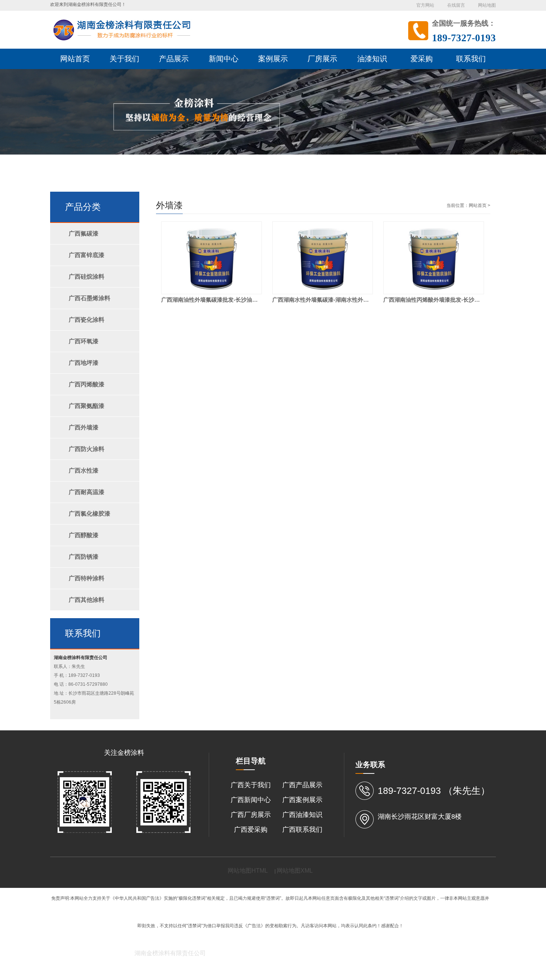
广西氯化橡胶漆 (89, 513)
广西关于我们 (251, 785)
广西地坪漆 (83, 363)
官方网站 (425, 5)
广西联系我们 (302, 829)
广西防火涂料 (86, 449)
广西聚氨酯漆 (86, 406)
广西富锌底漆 (86, 255)
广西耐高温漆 (86, 492)
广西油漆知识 (302, 814)
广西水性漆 (83, 470)
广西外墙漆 (83, 427)
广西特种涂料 (86, 578)
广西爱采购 (250, 829)
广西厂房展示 (251, 814)
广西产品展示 (302, 785)
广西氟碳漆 (83, 233)
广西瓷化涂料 (86, 320)
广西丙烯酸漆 (86, 384)
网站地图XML (295, 870)
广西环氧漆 (83, 341)
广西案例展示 (302, 800)
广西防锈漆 (83, 557)
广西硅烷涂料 (86, 276)
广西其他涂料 (86, 600)
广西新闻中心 (251, 800)
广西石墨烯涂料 (89, 298)
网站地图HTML (248, 870)
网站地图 (487, 5)
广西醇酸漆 (83, 535)
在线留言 (456, 5)
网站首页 (478, 205)
